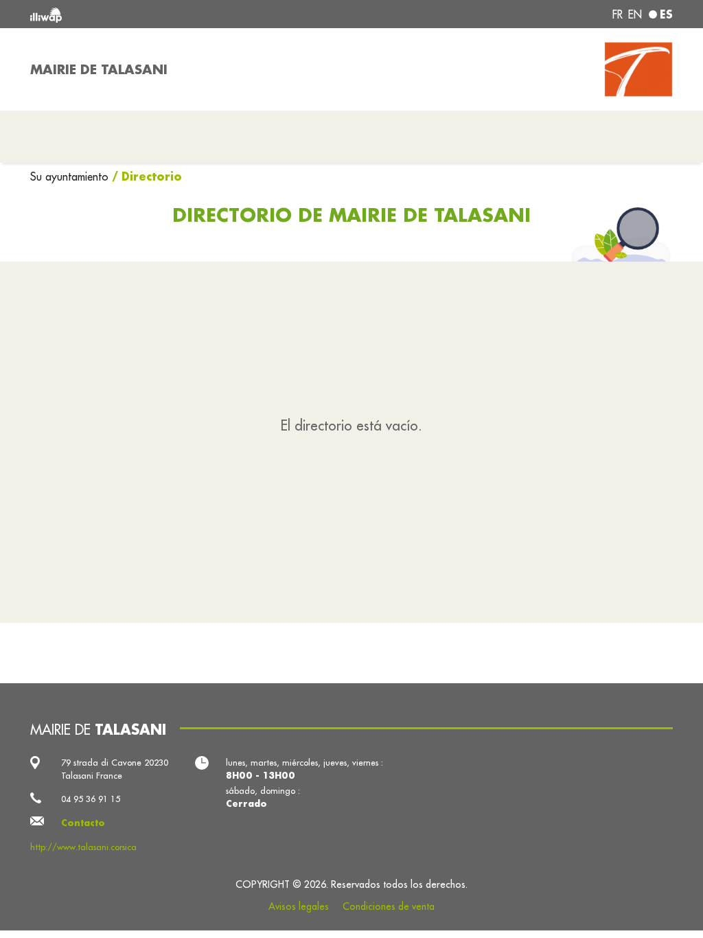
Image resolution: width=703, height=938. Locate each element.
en (635, 14)
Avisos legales (298, 906)
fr (617, 14)
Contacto (83, 822)
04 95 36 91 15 (90, 798)
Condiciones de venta (389, 906)
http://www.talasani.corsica (83, 846)
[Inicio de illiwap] (159, 14)
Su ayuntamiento (71, 176)
